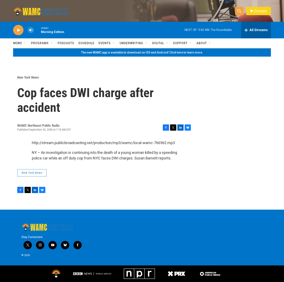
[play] (18, 30)
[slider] (37, 30)
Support (180, 43)
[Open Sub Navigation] (25, 43)
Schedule (86, 43)
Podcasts (66, 43)
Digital (158, 43)
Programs (40, 43)
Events (105, 43)
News (17, 43)
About (201, 43)
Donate (260, 11)
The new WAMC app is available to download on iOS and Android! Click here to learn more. (142, 52)
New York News (28, 77)
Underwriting (131, 43)
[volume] (30, 30)
